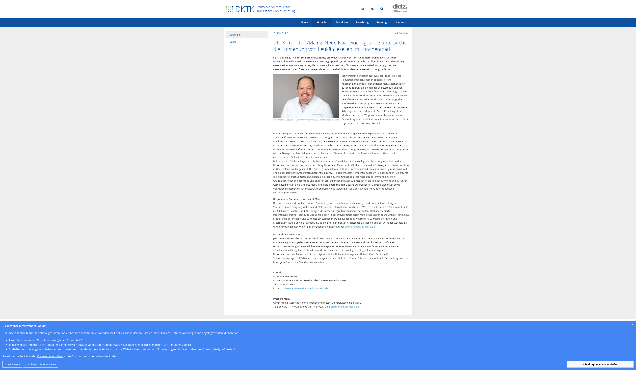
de (363, 9)
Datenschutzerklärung (51, 356)
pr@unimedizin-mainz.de (345, 306)
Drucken (403, 33)
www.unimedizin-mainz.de (360, 226)
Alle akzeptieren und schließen (600, 364)
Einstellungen (12, 364)
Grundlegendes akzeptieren (40, 364)
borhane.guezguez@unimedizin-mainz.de (305, 288)
